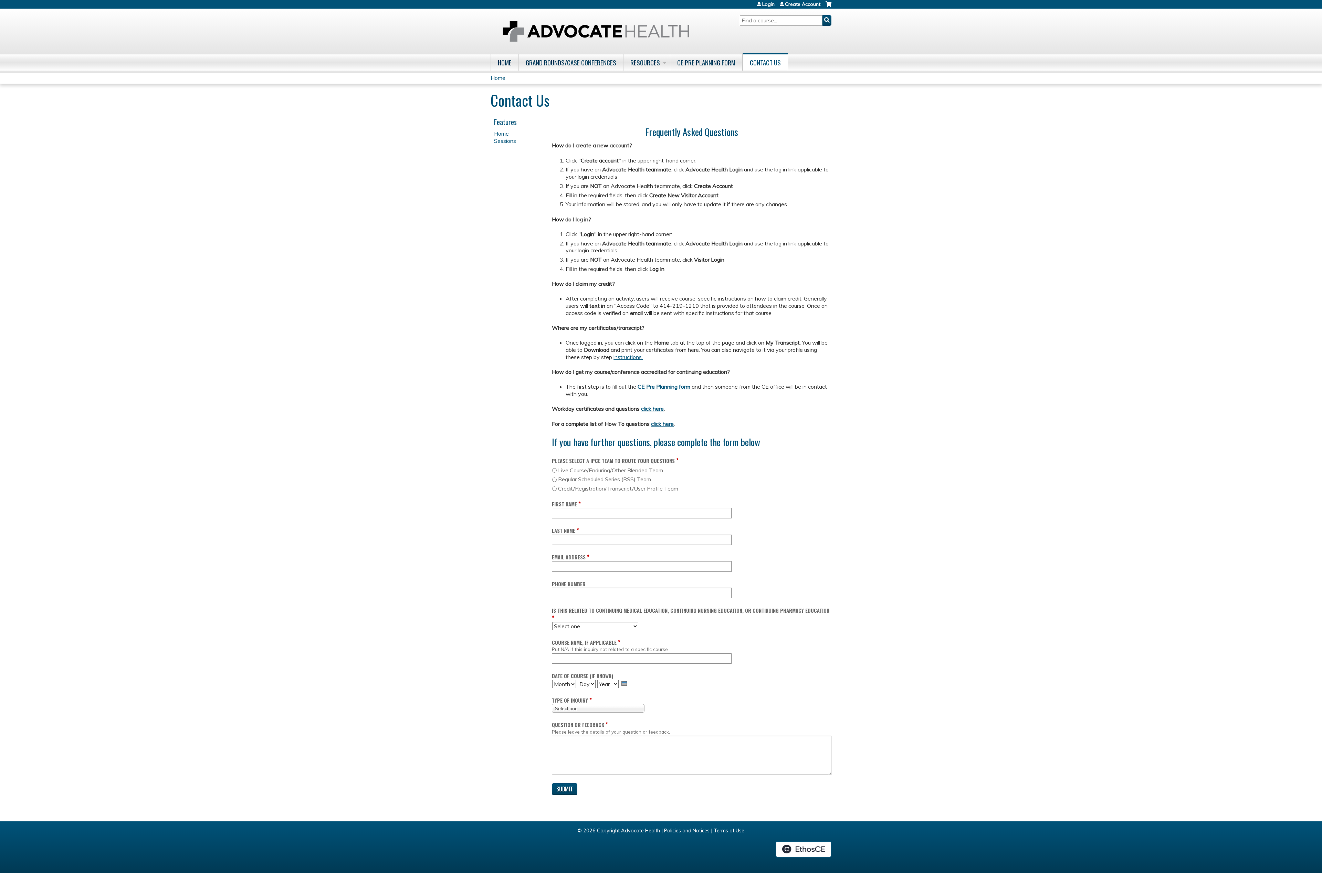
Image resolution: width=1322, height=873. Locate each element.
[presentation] (624, 683)
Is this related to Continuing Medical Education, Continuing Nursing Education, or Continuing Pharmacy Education (690, 610)
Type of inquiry (570, 700)
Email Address (569, 557)
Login (768, 4)
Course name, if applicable (584, 642)
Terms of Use (729, 831)
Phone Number (569, 584)
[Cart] (828, 7)
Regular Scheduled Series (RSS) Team (604, 479)
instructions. (628, 357)
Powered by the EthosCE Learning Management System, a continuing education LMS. (803, 849)
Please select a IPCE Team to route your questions (613, 460)
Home (505, 62)
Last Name (563, 530)
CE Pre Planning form (665, 386)
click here (652, 408)
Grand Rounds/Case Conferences (571, 62)
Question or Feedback (578, 724)
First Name (564, 504)
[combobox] (598, 708)
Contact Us (765, 62)
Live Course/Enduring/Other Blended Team (610, 470)
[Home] (596, 31)
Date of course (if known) (582, 676)
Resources (645, 62)
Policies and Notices (687, 831)
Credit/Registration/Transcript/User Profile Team (618, 488)
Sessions (505, 140)
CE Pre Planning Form (706, 62)
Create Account (802, 4)
